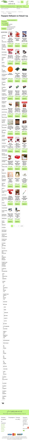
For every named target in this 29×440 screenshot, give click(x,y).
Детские (4, 323)
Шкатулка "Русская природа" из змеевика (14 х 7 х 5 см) (24, 76)
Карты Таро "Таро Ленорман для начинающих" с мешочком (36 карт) (18, 217)
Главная (2, 11)
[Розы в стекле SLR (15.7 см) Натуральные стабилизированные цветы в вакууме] (10, 34)
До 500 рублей (4, 357)
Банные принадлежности (3, 154)
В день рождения (3, 66)
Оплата (19, 7)
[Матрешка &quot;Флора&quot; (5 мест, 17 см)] (10, 52)
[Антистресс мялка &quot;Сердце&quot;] (17, 34)
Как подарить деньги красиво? (3, 258)
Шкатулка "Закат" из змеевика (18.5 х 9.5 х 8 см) (24, 93)
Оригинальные (4, 340)
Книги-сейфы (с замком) (3, 223)
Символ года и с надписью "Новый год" (4, 334)
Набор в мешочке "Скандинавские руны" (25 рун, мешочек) (18, 128)
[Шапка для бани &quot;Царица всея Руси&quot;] (10, 174)
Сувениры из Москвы (3, 36)
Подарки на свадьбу (3, 83)
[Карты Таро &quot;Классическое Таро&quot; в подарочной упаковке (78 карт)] (24, 122)
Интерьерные (3, 109)
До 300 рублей (4, 352)
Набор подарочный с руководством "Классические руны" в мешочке (25, 59)
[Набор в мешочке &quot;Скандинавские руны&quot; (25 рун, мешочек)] (17, 122)
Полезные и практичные (3, 116)
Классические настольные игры (3, 199)
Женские (4, 13)
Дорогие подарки (3, 106)
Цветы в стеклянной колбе (3, 190)
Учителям (4, 369)
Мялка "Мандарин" (10, 74)
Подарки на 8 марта (3, 397)
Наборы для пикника (3, 184)
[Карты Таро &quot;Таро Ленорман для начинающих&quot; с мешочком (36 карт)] (17, 210)
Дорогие (4, 366)
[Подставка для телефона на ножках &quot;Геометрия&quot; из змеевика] (17, 69)
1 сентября (3, 383)
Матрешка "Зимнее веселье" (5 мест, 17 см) (24, 40)
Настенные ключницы (3, 231)
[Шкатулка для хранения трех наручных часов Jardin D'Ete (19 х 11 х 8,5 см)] (24, 139)
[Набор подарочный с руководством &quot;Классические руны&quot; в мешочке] (24, 52)
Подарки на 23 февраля (3, 392)
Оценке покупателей (11, 26)
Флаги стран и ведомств (3, 171)
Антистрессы (3, 112)
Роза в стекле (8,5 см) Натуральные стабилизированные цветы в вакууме (12, 147)
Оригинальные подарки (3, 75)
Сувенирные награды (3, 161)
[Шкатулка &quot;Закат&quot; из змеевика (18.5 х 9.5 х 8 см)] (24, 87)
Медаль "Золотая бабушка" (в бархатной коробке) (24, 110)
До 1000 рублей (4, 362)
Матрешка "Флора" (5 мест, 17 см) (10, 57)
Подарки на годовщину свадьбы (3, 89)
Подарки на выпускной (3, 378)
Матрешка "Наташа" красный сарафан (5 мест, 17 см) (17, 198)
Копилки (3, 227)
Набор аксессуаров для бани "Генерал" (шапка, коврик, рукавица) (24, 182)
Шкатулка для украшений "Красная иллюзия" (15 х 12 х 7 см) (17, 164)
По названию (9, 24)
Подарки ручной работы (3, 121)
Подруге (4, 318)
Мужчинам (3, 52)
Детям (3, 62)
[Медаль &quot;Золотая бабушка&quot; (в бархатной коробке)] (24, 104)
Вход (24, 6)
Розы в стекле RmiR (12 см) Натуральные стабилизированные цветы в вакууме (19, 59)
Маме (4, 309)
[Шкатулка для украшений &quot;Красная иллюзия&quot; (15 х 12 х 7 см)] (17, 157)
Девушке (4, 315)
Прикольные (4, 343)
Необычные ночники (3, 240)
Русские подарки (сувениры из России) (3, 47)
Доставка (20, 6)
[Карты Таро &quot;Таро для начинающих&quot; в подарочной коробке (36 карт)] (10, 210)
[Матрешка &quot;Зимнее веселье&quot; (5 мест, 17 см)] (24, 34)
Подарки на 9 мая (3, 59)
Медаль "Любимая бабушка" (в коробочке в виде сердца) (10, 199)
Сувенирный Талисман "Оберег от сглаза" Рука (10, 163)
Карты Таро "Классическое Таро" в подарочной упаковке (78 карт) (25, 128)
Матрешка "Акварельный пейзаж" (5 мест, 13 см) (18, 110)
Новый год (20, 11)
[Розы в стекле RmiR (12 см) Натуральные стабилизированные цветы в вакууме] (17, 52)
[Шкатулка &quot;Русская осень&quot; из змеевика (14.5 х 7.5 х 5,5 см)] (10, 104)
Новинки (4, 28)
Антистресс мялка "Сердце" (17, 39)
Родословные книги (3, 211)
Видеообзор (10, 49)
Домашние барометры (3, 215)
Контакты (18, 8)
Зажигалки (3, 218)
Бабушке (4, 312)
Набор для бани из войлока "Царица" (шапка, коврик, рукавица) (24, 164)
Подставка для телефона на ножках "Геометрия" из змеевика (17, 76)
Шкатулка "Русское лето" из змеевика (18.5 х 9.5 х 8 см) (17, 93)
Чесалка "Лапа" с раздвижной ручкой (24, 198)
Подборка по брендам (3, 131)
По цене (8, 25)
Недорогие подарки (3, 102)
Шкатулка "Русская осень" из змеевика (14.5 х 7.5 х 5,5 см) (10, 111)
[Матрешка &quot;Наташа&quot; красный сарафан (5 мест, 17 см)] (17, 192)
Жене (4, 307)
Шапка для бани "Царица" (17, 179)
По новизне (9, 29)
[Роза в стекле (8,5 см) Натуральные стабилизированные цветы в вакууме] (10, 139)
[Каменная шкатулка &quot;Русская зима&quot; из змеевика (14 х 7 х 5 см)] (10, 87)
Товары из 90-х (3, 136)
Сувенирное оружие (3, 140)
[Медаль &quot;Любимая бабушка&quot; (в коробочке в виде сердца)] (10, 192)
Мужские (4, 301)
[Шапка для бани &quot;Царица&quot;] (17, 174)
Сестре (4, 320)
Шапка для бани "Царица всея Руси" (10, 180)
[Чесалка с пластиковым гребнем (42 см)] (10, 122)
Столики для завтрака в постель (3, 246)
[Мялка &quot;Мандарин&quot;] (10, 69)
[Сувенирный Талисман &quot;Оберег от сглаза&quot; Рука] (10, 157)
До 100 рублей (4, 347)
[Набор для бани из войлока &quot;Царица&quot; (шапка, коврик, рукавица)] (24, 157)
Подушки (3, 143)
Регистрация (25, 7)
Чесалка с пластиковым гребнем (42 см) (11, 127)
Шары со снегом (4, 373)
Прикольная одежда (3, 98)
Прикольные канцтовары (3, 150)
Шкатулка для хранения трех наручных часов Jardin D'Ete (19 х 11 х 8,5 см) (24, 147)
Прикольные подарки (3, 79)
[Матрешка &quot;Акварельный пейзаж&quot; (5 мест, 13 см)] (17, 104)
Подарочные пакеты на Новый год (4, 297)
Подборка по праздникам (11, 11)
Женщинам (3, 54)
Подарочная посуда (3, 146)
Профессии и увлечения (3, 126)
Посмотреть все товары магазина (5, 23)
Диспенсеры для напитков (3, 252)
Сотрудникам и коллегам (4, 327)
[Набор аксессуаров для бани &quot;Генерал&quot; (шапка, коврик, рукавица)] (24, 174)
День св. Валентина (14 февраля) (3, 276)
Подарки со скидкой (3, 387)
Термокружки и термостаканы (3, 165)
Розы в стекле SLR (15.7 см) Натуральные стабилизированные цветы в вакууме (12, 41)
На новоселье (3, 41)
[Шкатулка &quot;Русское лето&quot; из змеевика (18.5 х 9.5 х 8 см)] (17, 87)
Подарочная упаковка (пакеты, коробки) (3, 264)
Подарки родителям (3, 94)
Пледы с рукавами (3, 204)
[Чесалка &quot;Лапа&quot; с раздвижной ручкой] (24, 192)
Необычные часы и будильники (3, 235)
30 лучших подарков (3, 70)
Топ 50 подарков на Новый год (4, 288)
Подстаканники (3, 207)
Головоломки (3, 157)
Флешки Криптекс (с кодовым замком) (3, 178)
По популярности (10, 28)
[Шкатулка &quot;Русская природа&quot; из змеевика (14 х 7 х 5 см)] (24, 69)
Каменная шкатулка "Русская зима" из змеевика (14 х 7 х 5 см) (10, 94)
